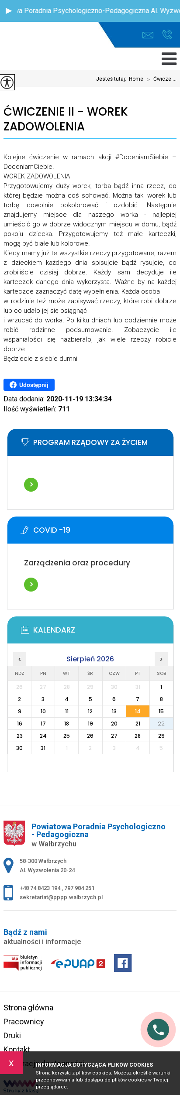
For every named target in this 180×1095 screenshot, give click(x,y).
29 (161, 735)
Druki (12, 1035)
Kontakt (16, 1049)
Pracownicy (23, 1021)
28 (138, 735)
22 (161, 723)
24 (43, 735)
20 (114, 723)
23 (20, 735)
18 (66, 723)
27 (114, 735)
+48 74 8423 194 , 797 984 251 (167, 35)
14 (138, 711)
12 (90, 711)
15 (161, 711)
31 (43, 748)
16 (19, 723)
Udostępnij (33, 385)
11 (67, 711)
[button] (8, 11)
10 (43, 711)
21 (137, 723)
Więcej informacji (31, 485)
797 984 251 (79, 888)
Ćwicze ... (162, 79)
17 (43, 723)
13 (114, 711)
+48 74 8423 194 (41, 888)
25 (66, 735)
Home (136, 79)
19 (90, 723)
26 (90, 735)
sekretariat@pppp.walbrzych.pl (150, 35)
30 (19, 748)
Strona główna (28, 1007)
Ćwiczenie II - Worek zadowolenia (65, 119)
